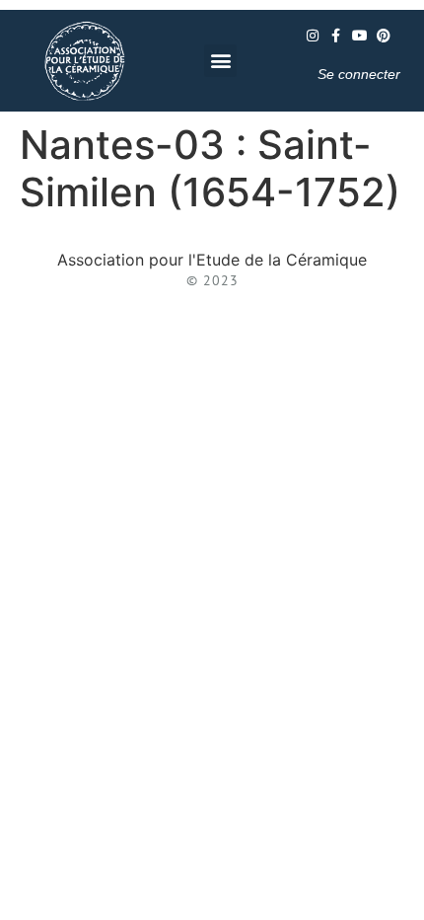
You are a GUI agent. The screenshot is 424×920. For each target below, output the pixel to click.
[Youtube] (360, 35)
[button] (220, 60)
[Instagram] (312, 35)
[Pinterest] (383, 35)
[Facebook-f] (336, 35)
